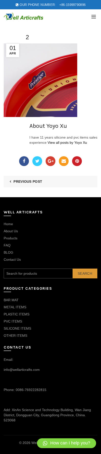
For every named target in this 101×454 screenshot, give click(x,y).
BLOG (8, 252)
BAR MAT (11, 300)
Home (8, 224)
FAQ (7, 245)
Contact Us (12, 259)
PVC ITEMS (13, 321)
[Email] (64, 161)
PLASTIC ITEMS (16, 314)
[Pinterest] (77, 161)
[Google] (50, 161)
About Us (11, 231)
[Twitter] (37, 161)
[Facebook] (24, 161)
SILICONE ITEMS (17, 328)
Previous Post (27, 181)
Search (85, 273)
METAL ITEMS (15, 307)
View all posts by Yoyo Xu (67, 142)
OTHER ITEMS (15, 335)
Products (10, 238)
